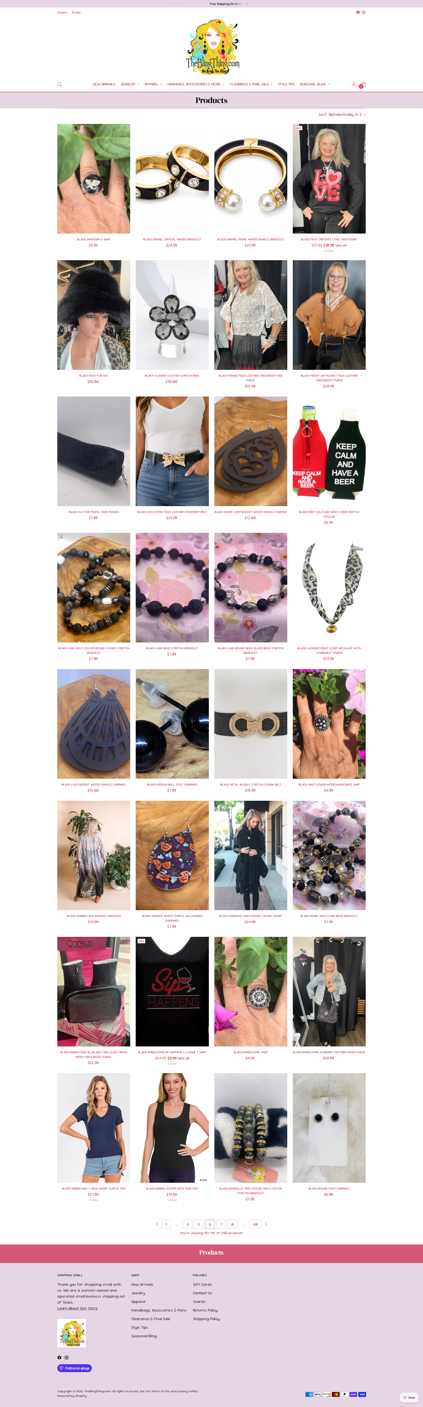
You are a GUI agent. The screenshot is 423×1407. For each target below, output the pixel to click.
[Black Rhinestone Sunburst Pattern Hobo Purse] (329, 991)
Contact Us (202, 1292)
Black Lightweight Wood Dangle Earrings (93, 784)
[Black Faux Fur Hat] (93, 315)
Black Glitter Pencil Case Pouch (94, 512)
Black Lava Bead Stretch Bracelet (172, 648)
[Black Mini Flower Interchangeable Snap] (329, 724)
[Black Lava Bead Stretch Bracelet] (172, 587)
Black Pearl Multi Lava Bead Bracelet (329, 916)
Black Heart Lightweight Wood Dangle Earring (251, 512)
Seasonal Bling (144, 1335)
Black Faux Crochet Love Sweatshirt (329, 239)
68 (255, 1224)
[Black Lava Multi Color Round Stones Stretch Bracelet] (93, 587)
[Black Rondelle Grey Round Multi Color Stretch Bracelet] (250, 1128)
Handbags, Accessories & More (158, 1310)
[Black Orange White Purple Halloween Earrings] (172, 855)
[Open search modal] (59, 84)
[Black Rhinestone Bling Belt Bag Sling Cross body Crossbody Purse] (93, 991)
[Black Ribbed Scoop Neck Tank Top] (172, 1128)
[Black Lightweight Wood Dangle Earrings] (93, 724)
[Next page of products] (266, 1224)
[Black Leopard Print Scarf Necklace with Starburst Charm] (329, 587)
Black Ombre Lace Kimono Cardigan (94, 916)
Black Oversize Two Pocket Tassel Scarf (250, 916)
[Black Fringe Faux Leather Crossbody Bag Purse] (250, 315)
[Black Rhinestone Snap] (250, 991)
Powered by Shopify (72, 1396)
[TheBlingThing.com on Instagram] (364, 12)
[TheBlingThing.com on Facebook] (358, 12)
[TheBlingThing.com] (211, 46)
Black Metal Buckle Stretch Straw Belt (250, 784)
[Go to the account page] (354, 84)
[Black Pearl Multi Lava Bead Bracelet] (329, 855)
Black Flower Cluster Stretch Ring (172, 376)
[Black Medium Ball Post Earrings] (172, 724)
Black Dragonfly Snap (94, 239)
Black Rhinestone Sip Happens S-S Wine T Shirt (172, 1052)
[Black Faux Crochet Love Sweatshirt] (329, 179)
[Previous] (176, 3)
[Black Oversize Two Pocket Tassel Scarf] (250, 855)
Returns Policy (205, 1310)
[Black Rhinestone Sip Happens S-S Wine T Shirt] (172, 991)
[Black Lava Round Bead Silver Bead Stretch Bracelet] (250, 587)
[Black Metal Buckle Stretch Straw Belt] (250, 724)
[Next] (247, 3)
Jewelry (138, 1292)
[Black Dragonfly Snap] (93, 179)
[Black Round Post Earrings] (329, 1128)
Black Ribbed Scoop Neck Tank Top (172, 1188)
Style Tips (139, 1327)
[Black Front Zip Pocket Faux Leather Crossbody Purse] (329, 315)
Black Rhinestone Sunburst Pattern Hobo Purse (329, 1052)
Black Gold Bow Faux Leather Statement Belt (172, 512)
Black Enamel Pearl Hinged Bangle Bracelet (250, 239)
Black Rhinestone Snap (251, 1052)
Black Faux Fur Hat (93, 376)
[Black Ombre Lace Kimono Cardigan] (93, 855)
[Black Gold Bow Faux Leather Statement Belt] (172, 451)
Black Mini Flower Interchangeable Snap (329, 784)
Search (199, 1301)
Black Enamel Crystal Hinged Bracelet (172, 239)
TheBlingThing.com (97, 1391)
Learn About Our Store (77, 1308)
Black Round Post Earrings (329, 1188)
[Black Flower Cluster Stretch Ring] (172, 315)
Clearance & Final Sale (150, 1318)
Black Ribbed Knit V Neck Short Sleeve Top (94, 1188)
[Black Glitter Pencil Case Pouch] (93, 451)
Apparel (138, 1301)
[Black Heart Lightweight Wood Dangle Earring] (250, 451)
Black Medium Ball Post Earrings (172, 784)
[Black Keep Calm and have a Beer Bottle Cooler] (329, 451)
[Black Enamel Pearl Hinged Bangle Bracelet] (250, 179)
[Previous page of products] (157, 1224)
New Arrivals (142, 1284)
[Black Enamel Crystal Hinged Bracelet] (172, 179)
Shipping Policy (206, 1318)
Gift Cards (202, 1284)
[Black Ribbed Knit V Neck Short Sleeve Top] (93, 1128)
